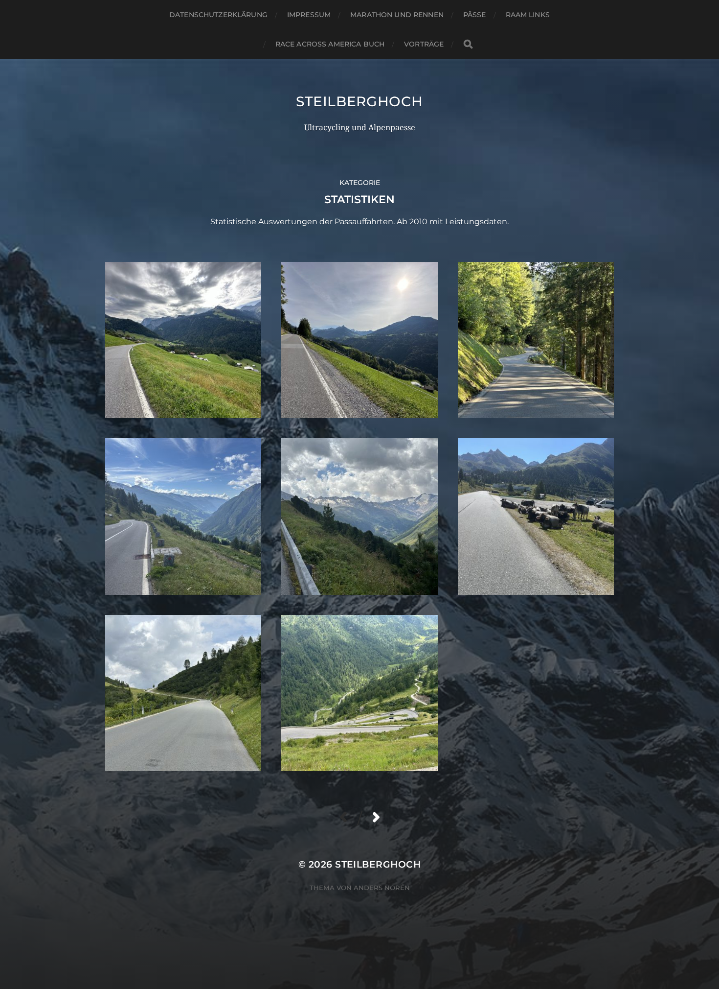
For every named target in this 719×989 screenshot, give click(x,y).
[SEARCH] (468, 44)
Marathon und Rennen (397, 14)
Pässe (474, 14)
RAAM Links (528, 14)
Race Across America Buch (329, 44)
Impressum (309, 14)
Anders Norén (382, 888)
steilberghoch (359, 101)
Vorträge (424, 44)
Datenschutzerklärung (218, 14)
